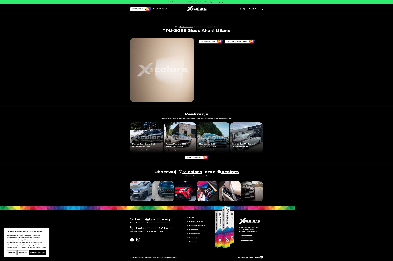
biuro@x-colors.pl (153, 219)
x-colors (192, 171)
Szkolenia (193, 238)
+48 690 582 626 (161, 9)
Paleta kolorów (186, 27)
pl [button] (250, 9)
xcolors (230, 171)
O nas (191, 217)
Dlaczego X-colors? (197, 226)
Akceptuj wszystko (37, 252)
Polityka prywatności (169, 257)
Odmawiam (23, 252)
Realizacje (193, 230)
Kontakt (193, 242)
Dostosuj (11, 252)
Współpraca (194, 234)
